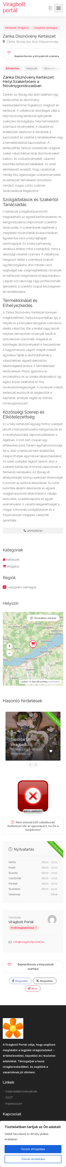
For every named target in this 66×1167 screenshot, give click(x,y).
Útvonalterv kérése (45, 618)
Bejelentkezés (50, 8)
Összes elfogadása (33, 1149)
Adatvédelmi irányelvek (21, 1091)
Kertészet (10, 27)
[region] (33, 1144)
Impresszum (13, 1103)
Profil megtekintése (22, 927)
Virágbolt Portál (21, 922)
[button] (9, 646)
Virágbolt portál (14, 7)
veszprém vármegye (45, 27)
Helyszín (31, 68)
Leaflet (24, 682)
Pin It (34, 988)
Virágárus (22, 27)
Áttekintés (13, 68)
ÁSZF (9, 1097)
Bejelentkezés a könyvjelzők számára (36, 966)
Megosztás (21, 981)
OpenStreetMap (40, 682)
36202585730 (35, 530)
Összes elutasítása (33, 1159)
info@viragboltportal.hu (28, 942)
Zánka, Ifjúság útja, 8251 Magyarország (32, 41)
